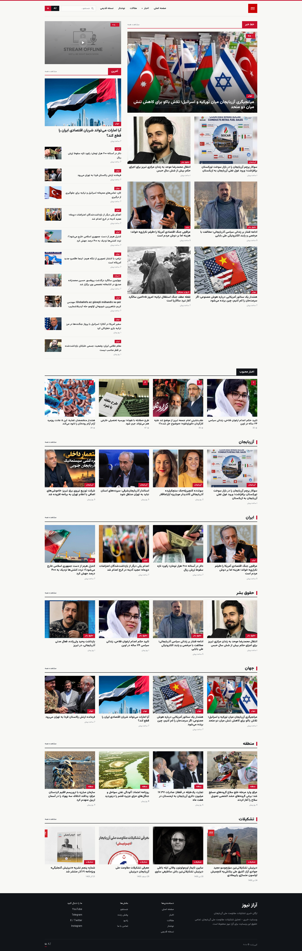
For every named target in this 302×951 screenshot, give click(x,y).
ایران (187, 227)
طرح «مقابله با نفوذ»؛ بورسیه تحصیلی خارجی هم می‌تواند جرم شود (125, 422)
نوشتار (121, 8)
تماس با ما (122, 926)
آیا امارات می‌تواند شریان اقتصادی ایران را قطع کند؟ (90, 133)
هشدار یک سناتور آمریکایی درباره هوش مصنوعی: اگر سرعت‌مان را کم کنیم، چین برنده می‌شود (226, 299)
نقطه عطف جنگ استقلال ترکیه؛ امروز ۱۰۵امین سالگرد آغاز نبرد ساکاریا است (159, 299)
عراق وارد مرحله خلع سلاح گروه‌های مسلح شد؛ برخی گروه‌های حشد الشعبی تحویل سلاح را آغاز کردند (233, 796)
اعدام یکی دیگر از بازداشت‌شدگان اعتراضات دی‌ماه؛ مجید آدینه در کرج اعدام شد (95, 217)
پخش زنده (123, 915)
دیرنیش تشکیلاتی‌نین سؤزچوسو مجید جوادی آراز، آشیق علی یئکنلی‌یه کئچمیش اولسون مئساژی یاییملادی (234, 872)
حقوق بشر (185, 162)
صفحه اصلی (160, 8)
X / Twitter (76, 921)
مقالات (133, 8)
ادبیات (117, 276)
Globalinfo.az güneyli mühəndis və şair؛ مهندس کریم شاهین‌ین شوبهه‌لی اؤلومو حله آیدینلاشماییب (94, 305)
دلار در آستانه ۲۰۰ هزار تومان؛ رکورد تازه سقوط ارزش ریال (180, 568)
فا (48, 8)
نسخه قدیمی (106, 8)
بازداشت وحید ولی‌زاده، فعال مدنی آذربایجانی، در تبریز (75, 643)
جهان (250, 96)
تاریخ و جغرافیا (183, 292)
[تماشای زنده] (83, 42)
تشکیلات (252, 862)
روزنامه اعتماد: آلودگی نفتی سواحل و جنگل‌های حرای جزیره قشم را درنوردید (127, 794)
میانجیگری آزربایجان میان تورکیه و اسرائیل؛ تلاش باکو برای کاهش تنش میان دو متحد (194, 104)
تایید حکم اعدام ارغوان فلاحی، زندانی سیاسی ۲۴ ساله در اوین (232, 422)
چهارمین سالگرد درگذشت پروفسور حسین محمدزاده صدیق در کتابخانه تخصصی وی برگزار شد (94, 283)
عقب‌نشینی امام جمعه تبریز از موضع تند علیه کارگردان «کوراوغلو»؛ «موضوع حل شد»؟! (178, 422)
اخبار (145, 8)
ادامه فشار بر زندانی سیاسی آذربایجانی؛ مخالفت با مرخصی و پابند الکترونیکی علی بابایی (228, 234)
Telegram (77, 915)
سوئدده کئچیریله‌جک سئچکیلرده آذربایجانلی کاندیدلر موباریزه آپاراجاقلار (181, 493)
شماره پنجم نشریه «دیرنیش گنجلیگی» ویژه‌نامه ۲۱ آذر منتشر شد (73, 870)
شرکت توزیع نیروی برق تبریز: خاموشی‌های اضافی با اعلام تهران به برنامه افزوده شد (71, 493)
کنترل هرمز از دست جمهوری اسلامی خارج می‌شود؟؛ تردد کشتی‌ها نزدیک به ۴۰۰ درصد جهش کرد (94, 239)
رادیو (126, 921)
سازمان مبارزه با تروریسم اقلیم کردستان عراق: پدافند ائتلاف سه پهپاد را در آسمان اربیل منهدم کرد (71, 796)
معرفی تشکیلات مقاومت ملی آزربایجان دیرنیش (132, 870)
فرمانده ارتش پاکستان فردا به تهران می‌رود (99, 175)
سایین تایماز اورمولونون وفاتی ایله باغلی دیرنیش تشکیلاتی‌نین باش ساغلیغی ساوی (179, 870)
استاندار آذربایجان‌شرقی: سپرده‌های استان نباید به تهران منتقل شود (125, 493)
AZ (55, 8)
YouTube (77, 909)
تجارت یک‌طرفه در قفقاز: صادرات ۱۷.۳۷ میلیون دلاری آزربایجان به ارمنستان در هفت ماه (180, 796)
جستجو (124, 909)
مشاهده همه (133, 24)
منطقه (253, 786)
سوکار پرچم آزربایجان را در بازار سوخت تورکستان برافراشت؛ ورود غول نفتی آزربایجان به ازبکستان (229, 169)
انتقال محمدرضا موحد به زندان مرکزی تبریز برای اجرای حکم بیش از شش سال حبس (159, 169)
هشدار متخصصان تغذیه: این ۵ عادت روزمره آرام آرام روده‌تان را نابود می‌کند (71, 422)
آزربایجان (252, 162)
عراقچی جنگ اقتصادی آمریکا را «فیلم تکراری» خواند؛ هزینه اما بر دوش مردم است (160, 234)
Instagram (76, 926)
